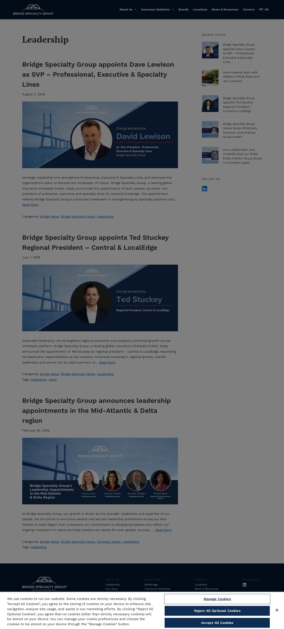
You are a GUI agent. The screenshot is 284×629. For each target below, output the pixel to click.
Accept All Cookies (217, 623)
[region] (142, 610)
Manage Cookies (217, 599)
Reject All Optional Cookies (217, 611)
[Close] (277, 610)
